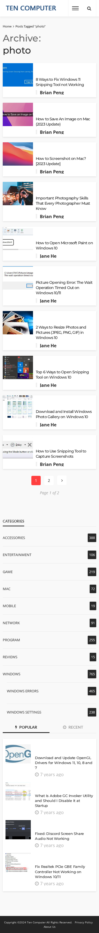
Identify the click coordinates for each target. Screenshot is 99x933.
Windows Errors (22, 690)
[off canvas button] (75, 8)
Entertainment (17, 554)
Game (8, 571)
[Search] (89, 8)
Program (11, 639)
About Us (50, 927)
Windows (11, 673)
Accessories (14, 537)
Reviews (10, 656)
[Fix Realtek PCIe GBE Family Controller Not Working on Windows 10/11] (18, 862)
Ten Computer (36, 922)
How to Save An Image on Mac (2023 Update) (63, 121)
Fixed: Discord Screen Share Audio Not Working (59, 836)
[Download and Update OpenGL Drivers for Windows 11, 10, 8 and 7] (18, 753)
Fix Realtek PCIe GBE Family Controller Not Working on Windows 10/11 (60, 871)
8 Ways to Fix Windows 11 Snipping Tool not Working (60, 82)
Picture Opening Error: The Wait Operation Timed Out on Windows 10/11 (64, 287)
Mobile (9, 605)
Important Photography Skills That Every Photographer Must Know (63, 203)
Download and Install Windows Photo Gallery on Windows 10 (64, 414)
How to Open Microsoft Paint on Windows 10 (64, 245)
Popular (27, 727)
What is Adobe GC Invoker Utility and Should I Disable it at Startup (64, 800)
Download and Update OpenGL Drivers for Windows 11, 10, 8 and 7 (63, 763)
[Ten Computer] (31, 8)
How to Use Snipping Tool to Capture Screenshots (61, 454)
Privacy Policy (84, 922)
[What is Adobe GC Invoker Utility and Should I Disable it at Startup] (18, 791)
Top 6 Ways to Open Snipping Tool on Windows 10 (62, 374)
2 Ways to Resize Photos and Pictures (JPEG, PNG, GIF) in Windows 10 (61, 332)
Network (11, 622)
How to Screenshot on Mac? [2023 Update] (61, 161)
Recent (75, 727)
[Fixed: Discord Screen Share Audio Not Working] (18, 829)
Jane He (48, 256)
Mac (6, 588)
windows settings (24, 712)
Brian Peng (52, 93)
